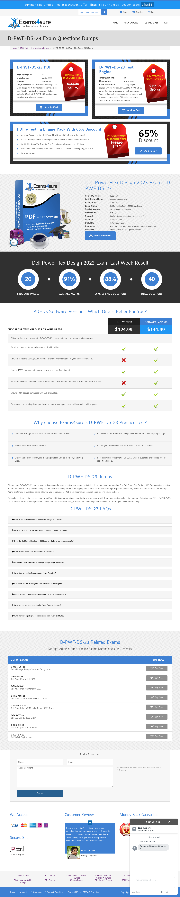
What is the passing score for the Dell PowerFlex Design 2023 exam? (41, 530)
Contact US (73, 892)
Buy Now (159, 668)
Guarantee (38, 892)
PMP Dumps (23, 875)
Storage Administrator (40, 48)
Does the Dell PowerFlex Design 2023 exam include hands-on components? (44, 541)
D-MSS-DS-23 (18, 667)
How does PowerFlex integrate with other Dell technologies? (38, 584)
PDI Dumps (50, 880)
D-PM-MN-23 (17, 686)
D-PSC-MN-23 (18, 696)
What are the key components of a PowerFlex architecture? (37, 605)
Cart (166, 23)
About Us (24, 892)
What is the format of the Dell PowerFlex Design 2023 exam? (38, 520)
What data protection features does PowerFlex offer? (35, 573)
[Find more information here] (153, 857)
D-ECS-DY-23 (17, 715)
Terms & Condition (55, 892)
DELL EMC (24, 48)
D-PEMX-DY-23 (18, 706)
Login (153, 12)
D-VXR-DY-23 (17, 735)
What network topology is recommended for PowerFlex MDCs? (39, 616)
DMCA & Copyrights (91, 892)
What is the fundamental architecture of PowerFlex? (34, 552)
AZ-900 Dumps (77, 880)
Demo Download (102, 235)
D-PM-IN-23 (17, 676)
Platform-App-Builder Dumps (23, 881)
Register (139, 12)
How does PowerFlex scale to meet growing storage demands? (39, 562)
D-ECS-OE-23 (17, 725)
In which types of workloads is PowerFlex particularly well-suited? (40, 594)
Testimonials (151, 23)
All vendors (131, 23)
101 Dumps (50, 875)
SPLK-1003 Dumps (103, 880)
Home (115, 23)
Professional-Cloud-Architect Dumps (103, 876)
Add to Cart (51, 107)
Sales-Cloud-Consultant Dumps (76, 876)
